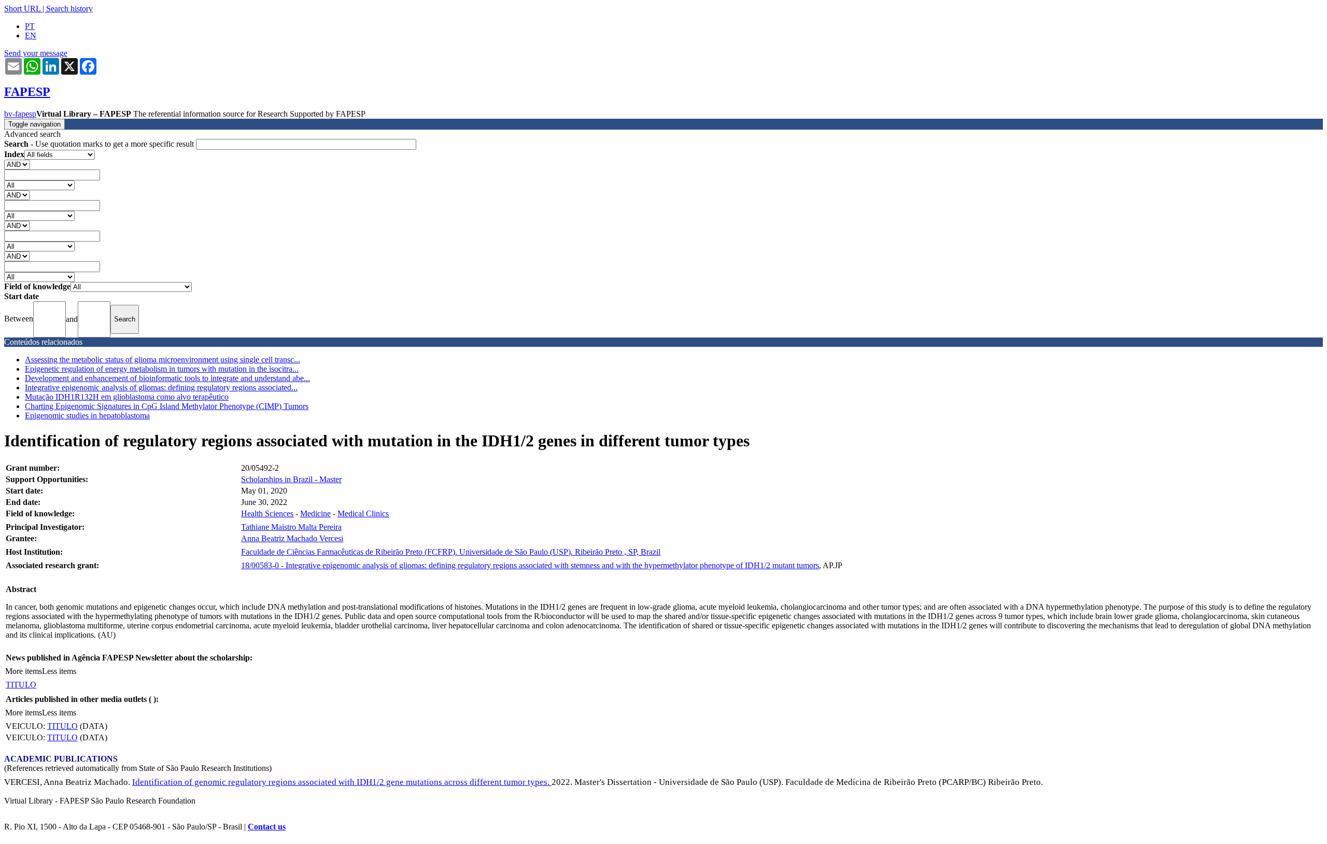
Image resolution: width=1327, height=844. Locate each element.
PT (30, 26)
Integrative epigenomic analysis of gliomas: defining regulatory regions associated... (161, 387)
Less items (59, 671)
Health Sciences (267, 513)
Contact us (267, 826)
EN (30, 35)
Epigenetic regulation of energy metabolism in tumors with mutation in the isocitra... (162, 368)
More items (23, 671)
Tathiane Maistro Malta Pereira (291, 527)
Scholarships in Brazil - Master (291, 479)
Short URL (22, 8)
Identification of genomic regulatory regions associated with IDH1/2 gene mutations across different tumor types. (342, 782)
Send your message (35, 53)
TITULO (21, 684)
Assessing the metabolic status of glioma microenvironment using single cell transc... (162, 359)
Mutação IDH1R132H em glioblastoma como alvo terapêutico (127, 396)
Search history (69, 8)
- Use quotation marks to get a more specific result (100, 143)
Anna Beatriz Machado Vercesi (292, 538)
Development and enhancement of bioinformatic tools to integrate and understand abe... (167, 378)
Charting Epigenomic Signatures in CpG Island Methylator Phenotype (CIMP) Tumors (166, 406)
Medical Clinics (363, 513)
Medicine (315, 513)
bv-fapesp (20, 113)
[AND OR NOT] (17, 164)
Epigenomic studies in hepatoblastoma (87, 415)
